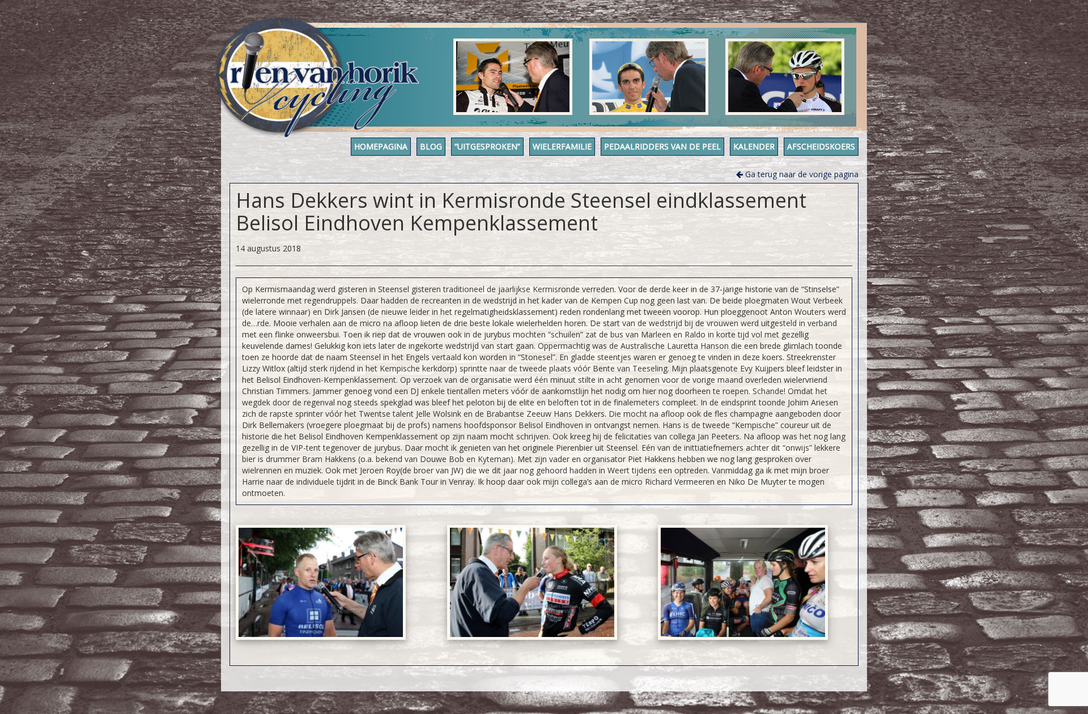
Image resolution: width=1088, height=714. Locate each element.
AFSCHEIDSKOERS (821, 146)
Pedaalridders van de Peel (662, 146)
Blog (431, 146)
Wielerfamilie (562, 146)
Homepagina (380, 146)
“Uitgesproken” (487, 146)
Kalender (754, 146)
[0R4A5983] (743, 582)
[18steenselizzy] (532, 582)
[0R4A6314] (321, 582)
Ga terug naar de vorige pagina (800, 174)
